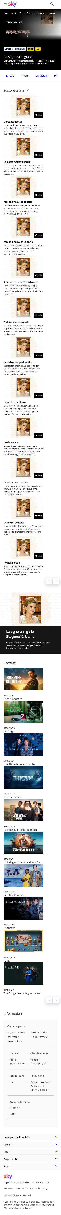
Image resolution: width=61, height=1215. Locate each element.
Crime (29, 13)
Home (7, 13)
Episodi (10, 75)
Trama (25, 75)
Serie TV (18, 13)
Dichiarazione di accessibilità (17, 1195)
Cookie (20, 1188)
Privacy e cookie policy (36, 1188)
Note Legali (9, 1188)
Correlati (42, 75)
